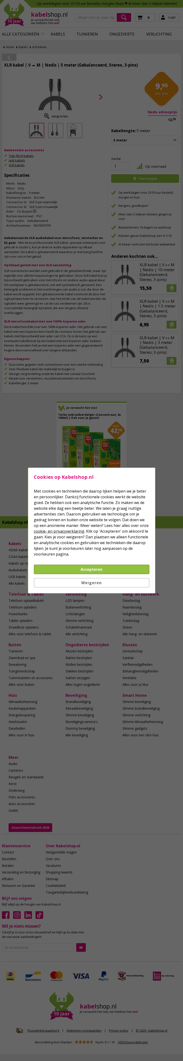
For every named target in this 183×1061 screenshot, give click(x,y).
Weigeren (91, 582)
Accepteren (91, 569)
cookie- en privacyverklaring (59, 531)
